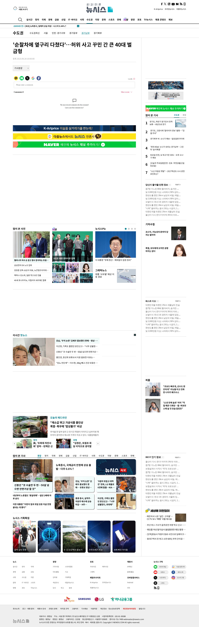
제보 (171, 19)
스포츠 (111, 19)
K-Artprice (158, 9)
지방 (97, 19)
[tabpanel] (115, 248)
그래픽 (92, 572)
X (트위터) (163, 577)
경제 (50, 19)
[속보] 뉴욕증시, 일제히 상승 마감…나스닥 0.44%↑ (40, 26)
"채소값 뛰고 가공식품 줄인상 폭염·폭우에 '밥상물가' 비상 (66, 424)
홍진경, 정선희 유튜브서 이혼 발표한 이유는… (75, 357)
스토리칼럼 (68, 566)
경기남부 (85, 33)
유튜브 (163, 572)
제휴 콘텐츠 (160, 19)
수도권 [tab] (176, 115)
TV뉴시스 (148, 19)
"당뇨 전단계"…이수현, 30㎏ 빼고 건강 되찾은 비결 (77, 362)
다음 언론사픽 (180, 566)
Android (130, 582)
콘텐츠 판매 (53, 608)
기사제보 (84, 608)
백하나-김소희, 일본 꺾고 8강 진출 (27, 275)
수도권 (90, 19)
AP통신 (129, 566)
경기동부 (73, 33)
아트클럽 (56, 572)
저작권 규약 (64, 608)
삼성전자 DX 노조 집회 (23, 265)
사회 (82, 19)
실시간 (29, 19)
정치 (37, 19)
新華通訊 (130, 572)
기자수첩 (150, 224)
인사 (54, 588)
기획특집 (68, 577)
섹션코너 (56, 582)
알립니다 (142, 608)
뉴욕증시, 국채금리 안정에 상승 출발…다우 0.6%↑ (73, 467)
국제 (44, 19)
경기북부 (98, 33)
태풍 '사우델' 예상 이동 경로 (104, 275)
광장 (133, 19)
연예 (119, 19)
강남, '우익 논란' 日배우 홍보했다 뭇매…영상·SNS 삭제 (77, 340)
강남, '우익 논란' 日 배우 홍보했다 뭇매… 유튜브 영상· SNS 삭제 (83, 484)
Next (98, 443)
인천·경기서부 (58, 33)
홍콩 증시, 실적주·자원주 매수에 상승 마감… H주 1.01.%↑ (83, 501)
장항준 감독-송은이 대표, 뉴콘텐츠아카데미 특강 (32, 270)
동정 (70, 588)
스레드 (163, 583)
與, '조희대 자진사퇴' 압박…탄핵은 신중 (43, 446)
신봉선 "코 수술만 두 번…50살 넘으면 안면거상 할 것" (77, 351)
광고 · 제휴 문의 (28, 608)
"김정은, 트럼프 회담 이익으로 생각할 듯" (82, 446)
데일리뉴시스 (69, 582)
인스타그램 (180, 577)
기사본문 (18, 68)
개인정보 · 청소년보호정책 (110, 608)
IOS (128, 587)
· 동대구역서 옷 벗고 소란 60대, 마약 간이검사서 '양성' (166, 538)
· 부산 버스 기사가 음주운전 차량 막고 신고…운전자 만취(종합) (166, 525)
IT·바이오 (72, 19)
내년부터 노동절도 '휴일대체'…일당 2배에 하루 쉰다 (32, 497)
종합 (39, 455)
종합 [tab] (184, 115)
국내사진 (93, 566)
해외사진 (105, 566)
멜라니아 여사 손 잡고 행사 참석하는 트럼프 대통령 (32, 260)
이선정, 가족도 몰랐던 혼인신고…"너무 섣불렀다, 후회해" (106, 501)
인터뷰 (55, 577)
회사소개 (16, 608)
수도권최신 (35, 33)
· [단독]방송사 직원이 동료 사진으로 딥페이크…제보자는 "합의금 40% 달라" (166, 534)
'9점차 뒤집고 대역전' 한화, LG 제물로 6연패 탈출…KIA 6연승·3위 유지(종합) (106, 484)
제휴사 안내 (41, 608)
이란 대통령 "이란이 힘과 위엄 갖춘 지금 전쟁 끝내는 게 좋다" (32, 506)
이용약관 (94, 608)
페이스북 (180, 572)
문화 (104, 19)
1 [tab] (126, 229)
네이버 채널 (162, 566)
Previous (14, 443)
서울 (46, 33)
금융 (57, 19)
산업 (63, 19)
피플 (148, 380)
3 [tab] (132, 229)
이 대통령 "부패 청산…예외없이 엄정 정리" (113, 260)
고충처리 (75, 608)
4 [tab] (135, 229)
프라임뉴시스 (169, 9)
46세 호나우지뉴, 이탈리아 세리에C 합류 (30, 280)
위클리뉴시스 (181, 9)
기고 (66, 572)
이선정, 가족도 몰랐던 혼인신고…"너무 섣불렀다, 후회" (77, 346)
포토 (139, 19)
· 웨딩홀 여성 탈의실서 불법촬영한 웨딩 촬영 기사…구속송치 (166, 529)
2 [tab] (129, 229)
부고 (62, 588)
